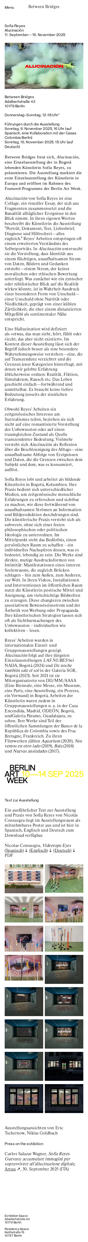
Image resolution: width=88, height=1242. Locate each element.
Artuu (10, 1169)
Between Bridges (44, 7)
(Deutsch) (62, 851)
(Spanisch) (14, 851)
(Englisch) (38, 851)
